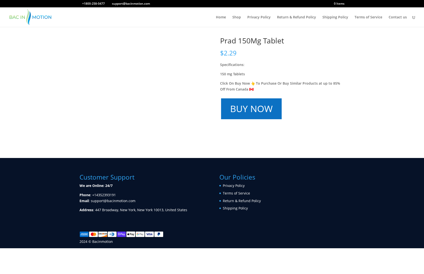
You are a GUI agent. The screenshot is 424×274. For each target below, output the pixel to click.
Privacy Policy (259, 17)
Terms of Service (368, 17)
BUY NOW (250, 108)
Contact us (398, 17)
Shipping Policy (335, 17)
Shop (236, 17)
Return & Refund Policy (296, 17)
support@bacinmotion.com (113, 200)
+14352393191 (104, 195)
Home (221, 17)
